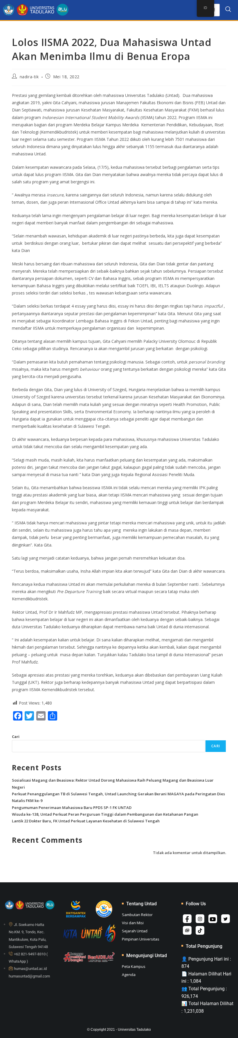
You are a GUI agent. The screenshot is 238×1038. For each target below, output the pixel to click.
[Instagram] (200, 918)
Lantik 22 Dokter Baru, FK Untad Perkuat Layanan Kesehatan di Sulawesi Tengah (86, 821)
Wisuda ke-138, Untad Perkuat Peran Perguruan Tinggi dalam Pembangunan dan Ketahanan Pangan (105, 814)
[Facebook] (187, 918)
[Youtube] (212, 918)
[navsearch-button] (228, 10)
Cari (15, 736)
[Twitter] (225, 918)
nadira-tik (29, 76)
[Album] (187, 930)
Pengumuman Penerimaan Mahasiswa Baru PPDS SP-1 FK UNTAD (71, 807)
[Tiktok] (200, 930)
